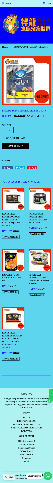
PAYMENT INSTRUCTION (26, 424)
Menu (8, 3)
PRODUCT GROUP (26, 421)
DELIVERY (26, 431)
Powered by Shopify (25, 478)
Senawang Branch (26, 448)
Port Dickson (26, 454)
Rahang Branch (26, 444)
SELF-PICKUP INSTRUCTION (26, 428)
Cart (48, 3)
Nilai (26, 461)
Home (5, 47)
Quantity (6, 124)
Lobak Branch (26, 451)
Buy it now (15, 145)
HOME (26, 417)
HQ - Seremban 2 (26, 441)
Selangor (26, 458)
